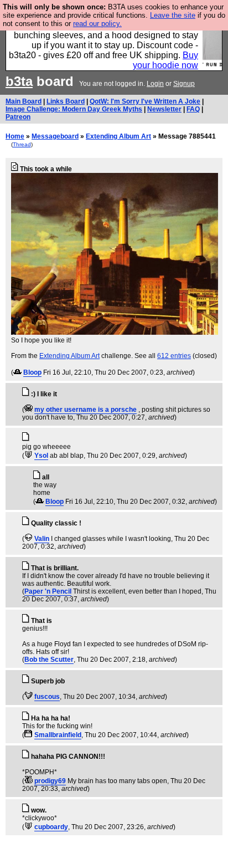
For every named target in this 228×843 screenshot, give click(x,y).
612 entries (174, 356)
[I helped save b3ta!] (17, 372)
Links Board (65, 101)
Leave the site (172, 15)
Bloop (32, 372)
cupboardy (51, 827)
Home (15, 136)
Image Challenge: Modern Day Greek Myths (74, 109)
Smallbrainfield (57, 735)
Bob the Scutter (49, 659)
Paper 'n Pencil (47, 591)
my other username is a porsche (85, 409)
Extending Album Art (118, 136)
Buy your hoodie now (165, 60)
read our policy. (97, 23)
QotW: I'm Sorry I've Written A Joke (145, 101)
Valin (41, 539)
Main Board (24, 101)
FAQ (193, 109)
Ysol (41, 455)
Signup (184, 84)
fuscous (47, 697)
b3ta (19, 81)
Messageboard (55, 136)
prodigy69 (50, 781)
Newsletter (164, 109)
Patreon (18, 117)
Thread (22, 144)
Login (155, 84)
